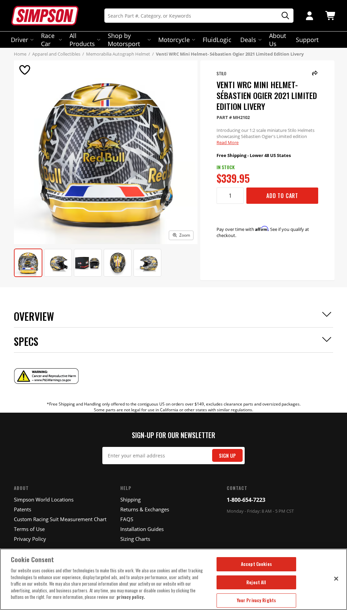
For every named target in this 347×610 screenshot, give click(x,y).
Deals (248, 40)
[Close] (336, 578)
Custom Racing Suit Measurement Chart (60, 519)
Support (307, 40)
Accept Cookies (256, 563)
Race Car (48, 40)
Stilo (221, 73)
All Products (82, 40)
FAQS (126, 519)
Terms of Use (29, 529)
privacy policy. (131, 596)
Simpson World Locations (44, 499)
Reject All (256, 582)
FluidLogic (217, 40)
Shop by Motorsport (124, 40)
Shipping (130, 499)
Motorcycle (174, 40)
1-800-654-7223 (246, 500)
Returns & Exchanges (144, 509)
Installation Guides (142, 529)
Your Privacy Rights (256, 600)
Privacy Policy (30, 538)
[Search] (283, 15)
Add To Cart (282, 196)
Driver (19, 40)
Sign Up (227, 455)
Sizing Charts (135, 538)
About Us (277, 40)
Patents (22, 509)
